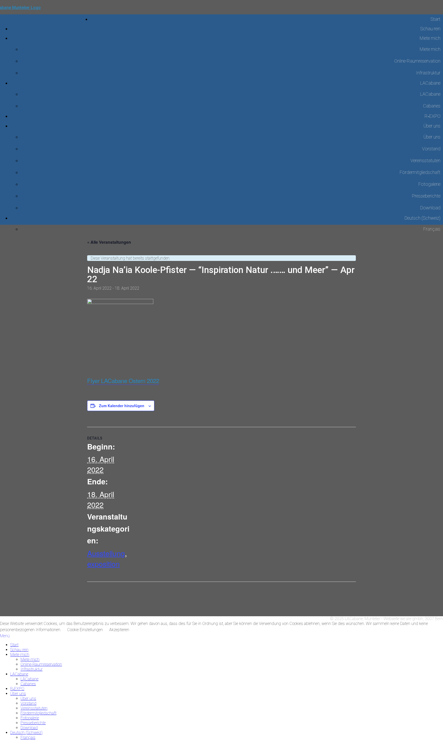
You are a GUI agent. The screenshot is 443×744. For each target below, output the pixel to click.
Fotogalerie (429, 184)
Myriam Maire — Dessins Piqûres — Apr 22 (142, 597)
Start (435, 19)
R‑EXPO (432, 116)
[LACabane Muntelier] (45, 14)
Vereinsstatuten (425, 160)
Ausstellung (106, 553)
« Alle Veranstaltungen (109, 242)
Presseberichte (426, 196)
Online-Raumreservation (417, 61)
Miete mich (430, 38)
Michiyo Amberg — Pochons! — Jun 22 (315, 597)
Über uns (432, 126)
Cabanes (431, 106)
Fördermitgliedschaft (420, 172)
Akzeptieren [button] (119, 629)
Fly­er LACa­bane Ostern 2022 (123, 380)
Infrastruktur (428, 72)
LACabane (430, 83)
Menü (5, 635)
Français (28, 737)
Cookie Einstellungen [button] (85, 629)
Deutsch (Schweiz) (422, 218)
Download (430, 207)
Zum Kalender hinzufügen (121, 405)
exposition (103, 563)
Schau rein (430, 28)
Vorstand (431, 148)
